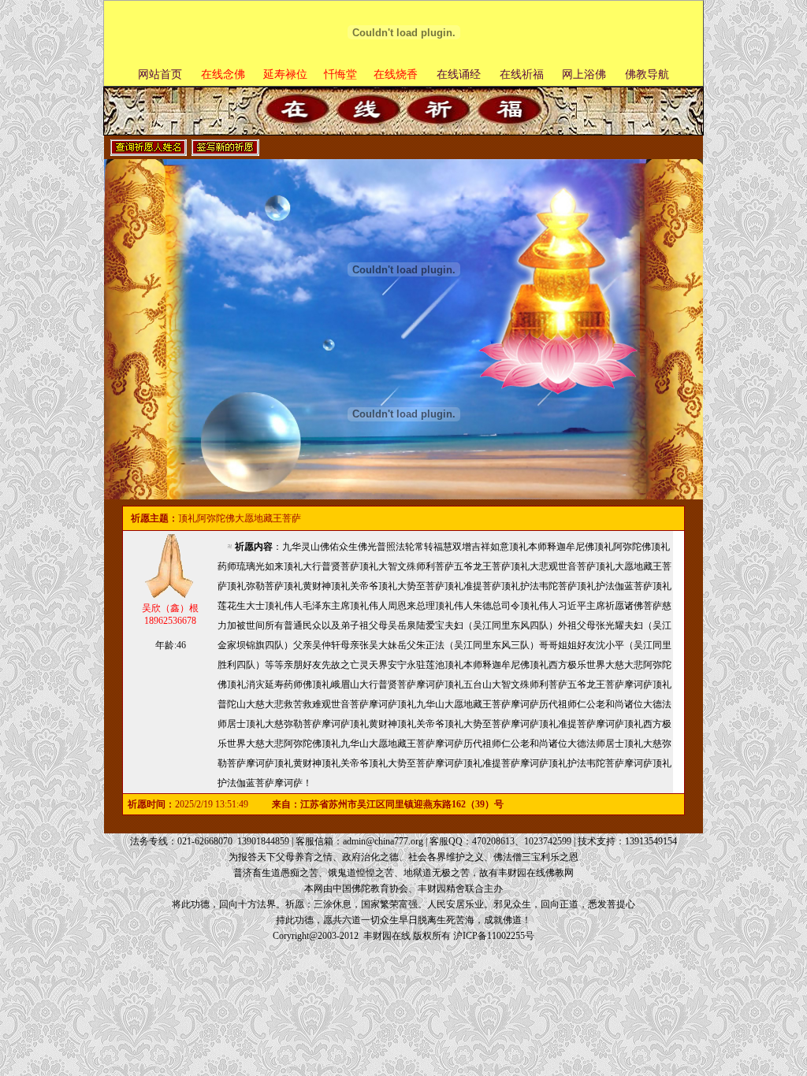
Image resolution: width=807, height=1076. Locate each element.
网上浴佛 (584, 74)
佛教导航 (647, 74)
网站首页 (160, 74)
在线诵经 (459, 74)
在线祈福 (522, 74)
